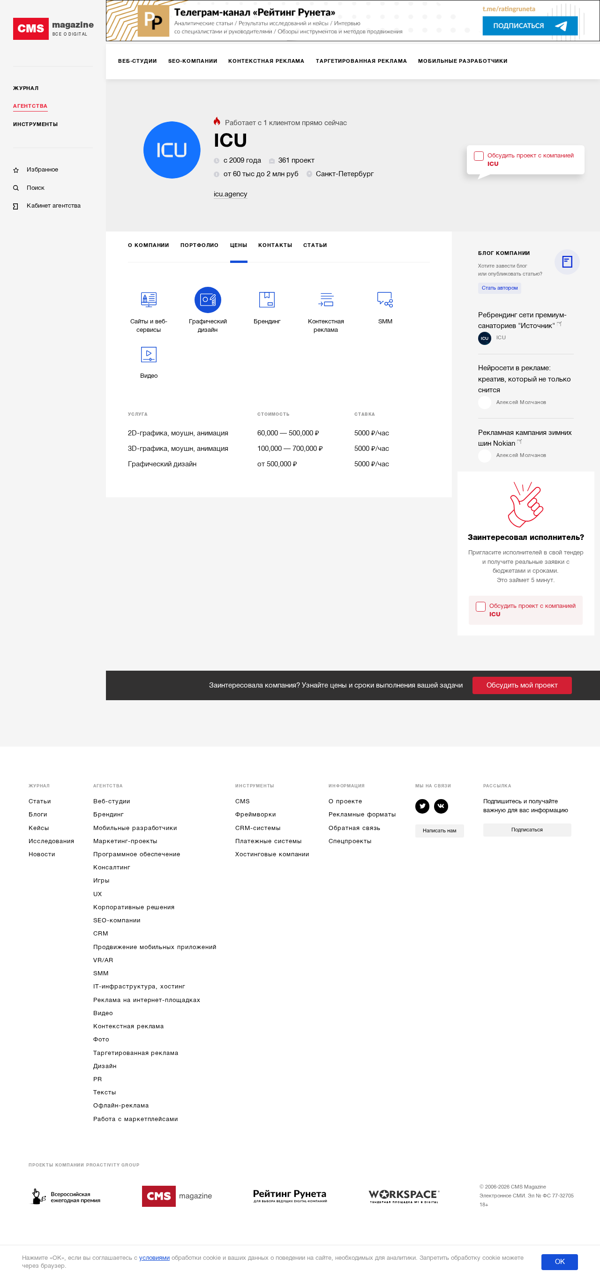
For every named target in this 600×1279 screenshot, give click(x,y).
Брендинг (108, 814)
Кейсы (39, 827)
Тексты (104, 1092)
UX (97, 894)
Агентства (30, 106)
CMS (242, 801)
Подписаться (527, 830)
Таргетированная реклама (136, 1052)
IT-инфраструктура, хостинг (139, 986)
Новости (42, 854)
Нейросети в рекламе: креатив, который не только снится (524, 379)
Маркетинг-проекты (125, 841)
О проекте (345, 801)
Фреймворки (255, 814)
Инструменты (35, 124)
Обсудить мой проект (522, 685)
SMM (101, 973)
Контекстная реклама (128, 1026)
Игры (101, 880)
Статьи (40, 801)
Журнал (26, 88)
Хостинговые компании (272, 854)
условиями (154, 1257)
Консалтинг (111, 867)
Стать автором (500, 288)
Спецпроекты (350, 841)
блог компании (504, 253)
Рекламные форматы (362, 814)
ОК (560, 1261)
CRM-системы (257, 827)
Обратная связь (355, 827)
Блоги (38, 814)
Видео (103, 1013)
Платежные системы (268, 841)
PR (97, 1079)
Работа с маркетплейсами (135, 1118)
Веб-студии (111, 801)
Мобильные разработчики (135, 827)
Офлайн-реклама (121, 1105)
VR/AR (103, 960)
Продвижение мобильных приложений (154, 946)
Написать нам (440, 831)
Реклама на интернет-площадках (146, 999)
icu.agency (231, 194)
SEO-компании (116, 920)
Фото (101, 1039)
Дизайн (105, 1066)
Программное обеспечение (136, 854)
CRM (100, 933)
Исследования (51, 841)
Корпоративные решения (134, 907)
